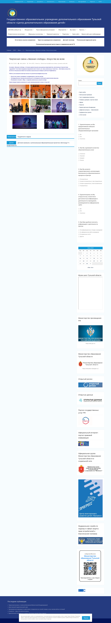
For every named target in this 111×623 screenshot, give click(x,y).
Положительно (84, 179)
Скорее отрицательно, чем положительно (91, 183)
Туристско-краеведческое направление (49, 40)
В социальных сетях (85, 234)
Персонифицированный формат (45, 30)
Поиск (80, 80)
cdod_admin (23, 63)
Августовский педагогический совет (18, 607)
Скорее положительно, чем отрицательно (91, 181)
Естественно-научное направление (25, 40)
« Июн (88, 267)
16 (87, 258)
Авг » (92, 267)
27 (101, 261)
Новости (37, 63)
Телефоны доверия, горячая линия (88, 99)
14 (80, 258)
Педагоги (92, 1)
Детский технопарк (68, 40)
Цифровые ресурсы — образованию (88, 110)
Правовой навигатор (53, 34)
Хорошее (82, 156)
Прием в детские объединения (87, 107)
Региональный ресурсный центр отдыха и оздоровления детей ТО (55, 44)
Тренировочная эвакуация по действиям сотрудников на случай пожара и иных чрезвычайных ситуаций (37, 609)
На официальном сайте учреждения (89, 232)
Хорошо (86, 618)
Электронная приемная (85, 94)
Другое (82, 236)
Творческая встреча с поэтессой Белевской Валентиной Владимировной (28, 605)
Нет (81, 136)
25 (94, 261)
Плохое (82, 160)
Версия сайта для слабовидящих (91, 34)
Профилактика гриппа (85, 112)
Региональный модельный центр (86, 40)
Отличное (82, 153)
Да (80, 134)
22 (83, 261)
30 (87, 263)
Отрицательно (84, 185)
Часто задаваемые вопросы (86, 97)
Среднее (82, 158)
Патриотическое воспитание (16, 34)
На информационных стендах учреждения (91, 230)
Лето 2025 (31, 63)
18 (94, 258)
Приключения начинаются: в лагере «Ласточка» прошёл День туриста (27, 613)
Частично (82, 138)
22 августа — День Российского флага (19, 611)
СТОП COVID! (82, 115)
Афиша (81, 102)
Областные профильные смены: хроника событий (54, 63)
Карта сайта (75, 34)
